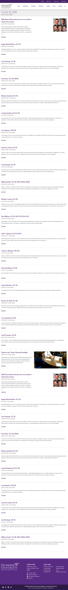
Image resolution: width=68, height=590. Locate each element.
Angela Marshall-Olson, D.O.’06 (11, 44)
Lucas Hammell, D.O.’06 (8, 318)
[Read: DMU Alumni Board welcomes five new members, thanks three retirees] (60, 25)
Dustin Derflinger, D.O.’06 (9, 268)
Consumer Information (47, 588)
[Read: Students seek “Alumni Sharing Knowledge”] (50, 359)
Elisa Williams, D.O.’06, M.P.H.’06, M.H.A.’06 (15, 216)
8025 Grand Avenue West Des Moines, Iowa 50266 (33, 568)
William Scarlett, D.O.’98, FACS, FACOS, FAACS (15, 182)
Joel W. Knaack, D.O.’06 (8, 335)
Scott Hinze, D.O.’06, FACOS (9, 79)
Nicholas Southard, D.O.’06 (9, 96)
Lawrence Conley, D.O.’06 (9, 148)
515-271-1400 (31, 573)
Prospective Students (33, 576)
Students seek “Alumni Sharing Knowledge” (14, 352)
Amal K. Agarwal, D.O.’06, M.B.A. (11, 234)
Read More (3, 37)
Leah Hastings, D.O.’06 (8, 61)
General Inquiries (32, 574)
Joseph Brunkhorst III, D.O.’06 (10, 113)
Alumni (30, 578)
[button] (65, 6)
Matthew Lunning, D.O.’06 (9, 199)
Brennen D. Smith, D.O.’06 (9, 301)
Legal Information (37, 588)
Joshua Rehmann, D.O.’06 (9, 285)
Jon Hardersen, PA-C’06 (8, 130)
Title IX (30, 588)
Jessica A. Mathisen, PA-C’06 (10, 251)
